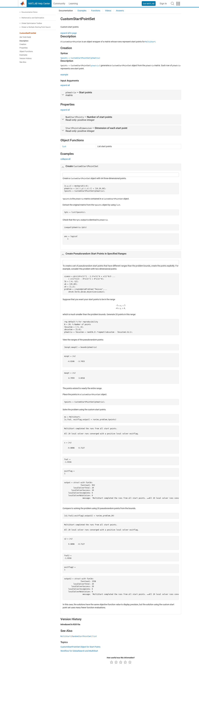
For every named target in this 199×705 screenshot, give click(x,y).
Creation (23, 44)
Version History (26, 58)
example (64, 74)
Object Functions (26, 51)
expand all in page (68, 33)
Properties (24, 48)
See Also (23, 62)
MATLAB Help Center (39, 3)
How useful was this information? (121, 658)
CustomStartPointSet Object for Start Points (80, 647)
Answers (120, 11)
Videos (108, 11)
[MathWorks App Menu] (178, 3)
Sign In (163, 3)
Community (59, 3)
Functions (95, 11)
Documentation (66, 11)
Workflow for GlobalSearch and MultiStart (79, 651)
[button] (172, 3)
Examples (23, 55)
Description (24, 41)
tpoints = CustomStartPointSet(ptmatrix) (80, 58)
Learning (73, 3)
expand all (65, 85)
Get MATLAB (148, 3)
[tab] (121, 95)
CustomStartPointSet (28, 33)
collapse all (65, 159)
